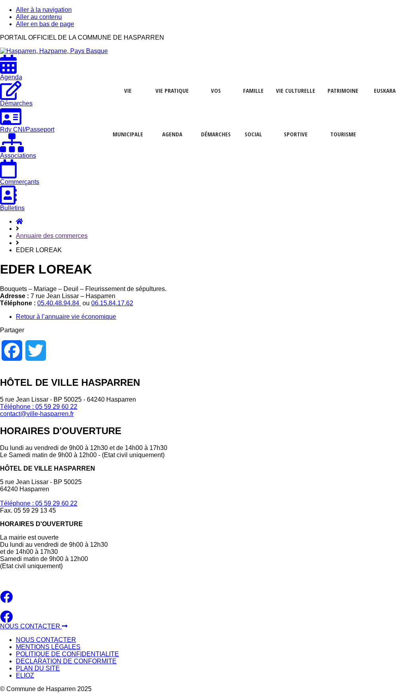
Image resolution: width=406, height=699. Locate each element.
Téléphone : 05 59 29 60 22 (38, 406)
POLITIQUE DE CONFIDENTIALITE (67, 654)
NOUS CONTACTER (31, 626)
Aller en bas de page (45, 24)
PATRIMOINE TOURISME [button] (342, 92)
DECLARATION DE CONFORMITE (66, 661)
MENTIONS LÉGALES (48, 646)
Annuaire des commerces (52, 235)
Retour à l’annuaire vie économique (66, 316)
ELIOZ (25, 675)
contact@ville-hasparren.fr (37, 413)
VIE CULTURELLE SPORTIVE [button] (295, 92)
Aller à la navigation (44, 9)
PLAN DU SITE (38, 668)
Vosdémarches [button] (216, 92)
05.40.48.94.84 (59, 303)
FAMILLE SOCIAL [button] (253, 92)
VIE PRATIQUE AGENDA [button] (172, 92)
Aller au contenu (39, 16)
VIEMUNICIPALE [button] (128, 92)
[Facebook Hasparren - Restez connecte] (6, 599)
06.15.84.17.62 (112, 303)
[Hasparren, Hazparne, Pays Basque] (54, 51)
